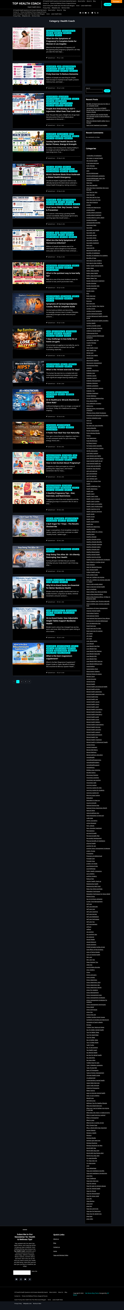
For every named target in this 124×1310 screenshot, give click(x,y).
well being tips (90, 1100)
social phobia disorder (93, 967)
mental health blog (92, 697)
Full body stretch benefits (94, 446)
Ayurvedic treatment (92, 243)
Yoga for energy (91, 1183)
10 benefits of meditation (94, 155)
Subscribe (107, 4)
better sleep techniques (93, 276)
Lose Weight (90, 643)
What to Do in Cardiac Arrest (95, 1123)
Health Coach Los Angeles (67, 169)
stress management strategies (95, 997)
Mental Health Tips (92, 737)
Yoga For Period (91, 1191)
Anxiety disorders (91, 220)
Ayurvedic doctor (91, 235)
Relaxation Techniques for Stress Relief (98, 894)
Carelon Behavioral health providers (97, 320)
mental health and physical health (96, 686)
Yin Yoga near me (91, 1161)
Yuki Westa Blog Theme (92, 1293)
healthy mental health (93, 554)
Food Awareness (51, 425)
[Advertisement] (98, 56)
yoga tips (89, 1206)
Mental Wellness (91, 752)
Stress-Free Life (91, 1015)
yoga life (89, 1198)
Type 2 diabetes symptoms (94, 1065)
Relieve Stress (90, 896)
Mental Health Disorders (93, 712)
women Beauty (90, 1130)
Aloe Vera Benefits (91, 185)
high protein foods (52, 429)
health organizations (52, 270)
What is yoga (90, 1120)
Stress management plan (94, 995)
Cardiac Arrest (90, 308)
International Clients (92, 616)
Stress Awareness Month (93, 987)
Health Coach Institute (53, 71)
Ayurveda (89, 228)
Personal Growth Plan (92, 836)
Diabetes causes (91, 375)
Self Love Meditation (92, 917)
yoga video (89, 1219)
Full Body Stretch (91, 443)
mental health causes (92, 702)
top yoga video (90, 1060)
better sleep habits (92, 273)
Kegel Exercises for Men (93, 628)
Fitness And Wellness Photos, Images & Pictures (63, 3)
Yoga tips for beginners (93, 1211)
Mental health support (93, 732)
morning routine (91, 785)
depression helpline (92, 360)
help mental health (92, 570)
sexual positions (91, 944)
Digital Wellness (91, 396)
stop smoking (90, 970)
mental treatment (91, 747)
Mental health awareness (94, 692)
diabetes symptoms (92, 386)
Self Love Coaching (92, 911)
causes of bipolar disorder (94, 328)
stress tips (89, 1012)
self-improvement (91, 924)
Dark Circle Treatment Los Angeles (96, 125)
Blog (94, 1)
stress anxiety (90, 977)
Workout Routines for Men (94, 1145)
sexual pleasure (91, 942)
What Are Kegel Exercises (94, 1106)
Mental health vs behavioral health (97, 742)
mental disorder (91, 679)
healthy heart (90, 534)
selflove (88, 929)
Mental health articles (93, 689)
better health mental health (94, 265)
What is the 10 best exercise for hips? (63, 369)
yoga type (89, 1216)
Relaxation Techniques (93, 891)
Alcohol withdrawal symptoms (95, 176)
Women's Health (91, 1133)
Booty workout (90, 298)
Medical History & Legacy (94, 674)
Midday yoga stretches (93, 770)
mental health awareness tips (95, 694)
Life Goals (89, 636)
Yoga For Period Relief (93, 1193)
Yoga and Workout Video (60, 1255)
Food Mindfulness (91, 441)
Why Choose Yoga (91, 1125)
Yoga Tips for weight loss (94, 1214)
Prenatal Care (90, 858)
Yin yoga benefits (91, 1158)
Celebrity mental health (93, 331)
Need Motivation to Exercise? (95, 815)
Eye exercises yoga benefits (94, 425)
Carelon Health (90, 323)
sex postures (90, 937)
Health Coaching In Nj (66, 103)
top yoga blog (90, 1058)
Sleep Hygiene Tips (92, 962)
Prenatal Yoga (90, 861)
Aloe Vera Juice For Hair (93, 200)
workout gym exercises (93, 1140)
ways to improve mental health (95, 1093)
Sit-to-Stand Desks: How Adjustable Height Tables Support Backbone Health (62, 621)
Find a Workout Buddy (93, 433)
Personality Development (94, 838)
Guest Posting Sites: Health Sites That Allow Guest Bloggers (59, 5)
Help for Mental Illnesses (94, 567)
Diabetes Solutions (92, 383)
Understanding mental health (95, 1080)
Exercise (88, 420)
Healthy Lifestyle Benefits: (94, 542)
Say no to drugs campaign (94, 899)
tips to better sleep (92, 1040)
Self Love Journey (91, 914)
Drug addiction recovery (93, 403)
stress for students (92, 990)
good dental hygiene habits (94, 458)
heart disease (90, 564)
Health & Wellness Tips (68, 31)
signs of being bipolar (93, 952)
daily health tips (51, 66)
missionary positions (92, 777)
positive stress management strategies (98, 848)
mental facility (90, 681)
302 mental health (91, 161)
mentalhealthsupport (92, 765)
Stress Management (92, 992)
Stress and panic (91, 975)
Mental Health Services (93, 727)
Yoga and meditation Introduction (96, 1173)
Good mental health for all (94, 461)
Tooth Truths (90, 1045)
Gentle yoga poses (92, 451)
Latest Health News (86, 5)
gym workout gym (91, 478)
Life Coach (89, 633)
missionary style (91, 783)
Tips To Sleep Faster (92, 1042)
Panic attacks (90, 826)
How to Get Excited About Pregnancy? (63, 463)
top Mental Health (91, 1052)
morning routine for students (95, 790)
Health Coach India (61, 101)
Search (88, 88)
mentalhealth (90, 757)
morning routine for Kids (94, 788)
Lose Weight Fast (91, 649)
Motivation (89, 798)
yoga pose (89, 1204)
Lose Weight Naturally (93, 654)
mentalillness (90, 767)
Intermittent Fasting (92, 613)
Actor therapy (90, 166)
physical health (91, 843)
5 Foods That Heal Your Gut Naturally (62, 432)
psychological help (92, 866)
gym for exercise (91, 476)
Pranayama (89, 853)
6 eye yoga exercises (92, 163)
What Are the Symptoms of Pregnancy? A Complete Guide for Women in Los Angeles (61, 41)
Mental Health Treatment (94, 740)
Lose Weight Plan (91, 659)
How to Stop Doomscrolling (94, 594)
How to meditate (91, 589)
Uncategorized (90, 1078)
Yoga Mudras (90, 1201)
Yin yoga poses (90, 1163)
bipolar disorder (91, 283)
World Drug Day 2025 (92, 1155)
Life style (89, 638)
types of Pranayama (92, 1070)
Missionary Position (92, 775)
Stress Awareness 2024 (93, 982)
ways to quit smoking (92, 1095)
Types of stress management (95, 1073)
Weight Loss (90, 1098)
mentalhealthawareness (93, 760)
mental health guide (92, 717)
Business (89, 301)
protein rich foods (91, 863)
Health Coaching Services (94, 511)
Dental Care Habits (92, 355)
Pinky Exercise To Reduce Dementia (62, 74)
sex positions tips (91, 934)
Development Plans (92, 365)
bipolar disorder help (92, 286)
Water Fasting (90, 1090)
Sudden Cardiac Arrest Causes (95, 1017)
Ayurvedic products (92, 240)
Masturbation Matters (93, 671)
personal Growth (91, 833)
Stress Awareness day (93, 985)
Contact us (56, 1247)
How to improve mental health (95, 587)
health (59, 66)
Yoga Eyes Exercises (92, 1181)
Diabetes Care (90, 373)
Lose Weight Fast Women (94, 651)
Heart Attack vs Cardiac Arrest (95, 562)
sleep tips (89, 965)
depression (89, 358)
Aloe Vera (89, 183)
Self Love (89, 904)
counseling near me (92, 340)
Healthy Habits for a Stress (94, 532)
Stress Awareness (91, 980)
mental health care (92, 699)
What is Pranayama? (92, 1118)
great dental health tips (93, 463)
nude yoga (89, 818)
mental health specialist (93, 729)
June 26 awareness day (93, 623)
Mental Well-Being (92, 750)
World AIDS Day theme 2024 (94, 1153)
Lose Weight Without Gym (94, 664)
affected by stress (91, 168)
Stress (88, 972)
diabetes (89, 368)
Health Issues (73, 71)
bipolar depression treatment (95, 281)
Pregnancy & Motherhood (54, 31)
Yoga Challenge (91, 1178)
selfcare (88, 927)
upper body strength (92, 1085)
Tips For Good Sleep (92, 1035)
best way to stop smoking (94, 263)
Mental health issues (92, 719)
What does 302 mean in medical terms (98, 1113)
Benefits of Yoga (91, 258)
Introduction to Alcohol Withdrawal (97, 621)
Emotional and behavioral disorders (97, 415)
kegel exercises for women (94, 631)
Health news (50, 35)
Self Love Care (90, 909)
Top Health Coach (26, 3)
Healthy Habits (72, 650)
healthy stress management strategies (98, 559)
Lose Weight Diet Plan (93, 646)
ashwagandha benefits (93, 222)
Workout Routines (91, 1143)
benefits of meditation (93, 253)
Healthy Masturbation (93, 552)
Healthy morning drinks (93, 557)
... (63, 52)
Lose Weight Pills (91, 656)
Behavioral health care (93, 250)
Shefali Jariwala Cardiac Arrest (95, 947)
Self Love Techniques (92, 919)
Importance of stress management (97, 608)
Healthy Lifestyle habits (93, 547)
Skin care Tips (90, 960)
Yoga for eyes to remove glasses (96, 1186)
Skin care (89, 957)
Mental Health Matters (93, 722)
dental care (89, 353)
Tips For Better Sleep (92, 1032)
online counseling (91, 820)
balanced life (90, 248)
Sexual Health (90, 939)
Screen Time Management (94, 901)
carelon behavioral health (94, 314)
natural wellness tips (92, 813)
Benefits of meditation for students (97, 255)
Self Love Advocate (92, 906)
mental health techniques (94, 735)
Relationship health (92, 884)
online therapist (91, 823)
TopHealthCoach (51, 58)
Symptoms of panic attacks (94, 1022)
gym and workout (91, 473)
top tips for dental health (94, 1055)
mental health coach (92, 707)
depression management (94, 363)
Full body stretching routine (94, 448)
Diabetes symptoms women (94, 388)
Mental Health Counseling (94, 709)
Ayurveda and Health (92, 230)
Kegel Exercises (91, 626)
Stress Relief (90, 1007)
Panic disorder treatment (94, 828)
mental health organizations (95, 724)
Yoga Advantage (91, 1168)
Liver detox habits (91, 641)
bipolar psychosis (91, 288)
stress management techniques (96, 1004)
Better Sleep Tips (91, 278)
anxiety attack (90, 210)
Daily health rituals (52, 96)
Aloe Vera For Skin (91, 192)
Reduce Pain (90, 879)
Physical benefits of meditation (95, 841)
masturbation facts (92, 669)
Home (77, 5)
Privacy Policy (46, 7)
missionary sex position (93, 780)
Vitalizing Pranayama (92, 1088)
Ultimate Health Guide (93, 1075)
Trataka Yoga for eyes (92, 1063)
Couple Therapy (91, 343)
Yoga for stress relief (92, 1196)
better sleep (90, 268)
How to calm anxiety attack (94, 584)
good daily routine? (92, 453)
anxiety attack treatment (93, 215)
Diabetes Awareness (92, 370)
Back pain (49, 580)
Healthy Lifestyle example (94, 544)
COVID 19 (89, 345)
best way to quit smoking (94, 260)
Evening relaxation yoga (93, 418)
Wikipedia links (56, 7)
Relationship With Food (93, 886)
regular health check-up (93, 881)
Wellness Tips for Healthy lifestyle (96, 1103)
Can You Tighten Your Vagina (95, 306)
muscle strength (91, 803)
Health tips (58, 35)
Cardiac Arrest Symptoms (94, 311)
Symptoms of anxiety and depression (97, 1020)
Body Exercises (90, 296)
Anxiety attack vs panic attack (95, 217)
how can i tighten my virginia (95, 577)
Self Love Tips (90, 922)
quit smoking (90, 874)
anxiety (88, 205)
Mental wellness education (94, 755)
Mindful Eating (90, 772)
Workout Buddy (91, 1138)
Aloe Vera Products (92, 202)
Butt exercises (90, 303)
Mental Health (90, 684)
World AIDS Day (91, 1148)
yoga (87, 1166)
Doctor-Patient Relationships (95, 398)
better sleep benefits (92, 271)
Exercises (89, 423)
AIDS (87, 171)
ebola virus (89, 406)
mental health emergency (94, 714)
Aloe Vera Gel (90, 195)
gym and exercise (91, 471)
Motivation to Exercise (93, 800)
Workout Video (66, 7)
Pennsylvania (90, 831)
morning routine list (92, 793)
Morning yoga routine (93, 795)
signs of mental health (93, 954)
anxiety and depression (93, 207)
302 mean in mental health (94, 158)
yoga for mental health (93, 1188)
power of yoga (90, 851)
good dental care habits (93, 456)
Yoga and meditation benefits (95, 1171)
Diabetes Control (91, 378)
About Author (81, 1)
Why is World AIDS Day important (96, 1128)
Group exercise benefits (93, 466)
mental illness (90, 745)
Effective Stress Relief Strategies (96, 413)
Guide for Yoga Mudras (93, 468)
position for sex (91, 846)
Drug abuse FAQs (91, 401)
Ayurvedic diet (90, 233)
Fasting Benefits (91, 428)
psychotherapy (90, 869)
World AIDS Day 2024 (92, 1150)
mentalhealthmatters (92, 762)
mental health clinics (92, 704)
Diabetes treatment (92, 393)
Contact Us (46, 3)
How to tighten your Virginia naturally (97, 601)
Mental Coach (90, 676)
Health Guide (67, 33)
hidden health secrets (93, 572)
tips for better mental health (95, 1030)
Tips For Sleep (90, 1037)
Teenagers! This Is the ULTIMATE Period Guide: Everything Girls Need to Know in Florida (98, 110)
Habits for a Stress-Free (93, 481)
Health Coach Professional (94, 506)
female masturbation (92, 430)
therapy (88, 1025)
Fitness (88, 436)
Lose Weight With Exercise (94, 661)
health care (50, 33)
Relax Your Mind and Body (94, 889)
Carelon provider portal (93, 326)
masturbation (90, 666)
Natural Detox (90, 810)
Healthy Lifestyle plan (64, 652)
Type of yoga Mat (91, 1068)
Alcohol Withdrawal (92, 173)
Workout (89, 1135)
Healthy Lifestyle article (93, 539)
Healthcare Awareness (61, 650)
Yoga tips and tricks (92, 1209)
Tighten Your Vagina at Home (95, 1027)
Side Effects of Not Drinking (94, 949)
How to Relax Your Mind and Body (96, 592)
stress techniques (91, 1009)
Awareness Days (91, 225)
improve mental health (93, 611)
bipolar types (90, 291)
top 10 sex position (92, 1047)
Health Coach (58, 33)
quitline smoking (91, 876)
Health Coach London (52, 103)
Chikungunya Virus (92, 333)
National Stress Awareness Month (96, 808)
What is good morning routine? (95, 1115)
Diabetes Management (93, 381)
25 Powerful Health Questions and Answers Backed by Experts (59, 1)
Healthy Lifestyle (72, 520)
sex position (90, 932)
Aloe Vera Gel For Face (93, 197)
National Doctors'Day (92, 805)
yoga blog (89, 1176)
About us (89, 1)
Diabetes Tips (90, 391)
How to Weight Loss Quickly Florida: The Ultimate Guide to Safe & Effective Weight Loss (98, 116)
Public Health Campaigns (94, 871)
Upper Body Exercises (93, 1083)
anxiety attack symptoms (93, 212)
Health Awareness (51, 68)
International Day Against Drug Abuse (98, 618)
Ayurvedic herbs (91, 238)
